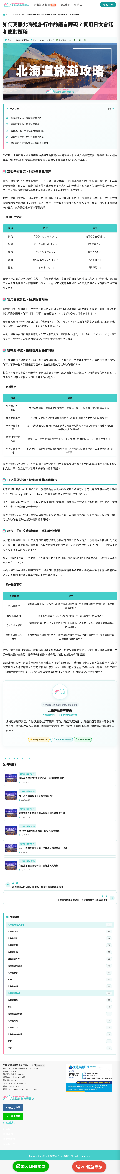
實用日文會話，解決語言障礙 (25, 124)
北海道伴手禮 (18, 14)
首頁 (7, 14)
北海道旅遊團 (44, 4)
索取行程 (108, 5)
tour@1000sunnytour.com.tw (24, 1089)
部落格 (78, 4)
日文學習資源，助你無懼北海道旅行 (28, 136)
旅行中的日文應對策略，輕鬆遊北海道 (29, 143)
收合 (110, 108)
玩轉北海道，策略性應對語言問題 (27, 130)
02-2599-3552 (18, 1080)
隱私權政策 (9, 1144)
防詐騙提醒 (9, 1139)
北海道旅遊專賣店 (60, 710)
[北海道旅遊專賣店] (16, 4)
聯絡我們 (65, 4)
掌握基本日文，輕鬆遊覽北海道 (26, 117)
